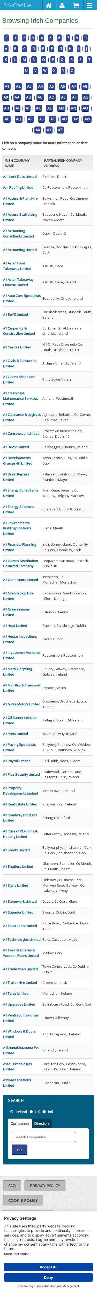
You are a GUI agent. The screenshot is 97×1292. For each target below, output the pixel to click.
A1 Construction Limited (21, 433)
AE (63, 97)
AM (61, 108)
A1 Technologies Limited (22, 939)
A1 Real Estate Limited (20, 804)
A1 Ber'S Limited (15, 314)
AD (51, 97)
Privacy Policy (45, 1185)
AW (87, 118)
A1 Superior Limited (18, 912)
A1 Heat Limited (15, 625)
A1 (7, 86)
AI (17, 108)
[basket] (77, 5)
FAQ (12, 1185)
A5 (51, 86)
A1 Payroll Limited (17, 761)
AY (49, 129)
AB (28, 97)
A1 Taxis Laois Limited (20, 925)
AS (41, 118)
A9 (6, 97)
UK (37, 1111)
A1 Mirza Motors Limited (21, 704)
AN (73, 108)
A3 (29, 86)
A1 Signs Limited (15, 885)
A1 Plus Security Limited (21, 774)
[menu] (90, 5)
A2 (18, 86)
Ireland (21, 1111)
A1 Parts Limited (15, 733)
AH (6, 108)
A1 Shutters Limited (18, 866)
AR (30, 118)
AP (7, 118)
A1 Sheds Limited (16, 850)
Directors (42, 1123)
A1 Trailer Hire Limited (20, 982)
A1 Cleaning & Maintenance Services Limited (20, 398)
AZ (60, 129)
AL (49, 108)
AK (38, 108)
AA (17, 97)
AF (74, 97)
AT (52, 118)
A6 (63, 86)
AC (40, 97)
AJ (27, 108)
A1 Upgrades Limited (19, 1004)
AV (75, 118)
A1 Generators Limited (20, 579)
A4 (40, 86)
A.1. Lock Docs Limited (20, 176)
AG (85, 97)
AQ (18, 118)
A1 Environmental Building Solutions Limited (17, 528)
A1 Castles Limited (17, 347)
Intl (50, 1111)
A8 (85, 86)
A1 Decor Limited (16, 447)
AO (85, 108)
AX (38, 129)
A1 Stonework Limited (20, 901)
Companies (20, 1123)
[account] (63, 5)
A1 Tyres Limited (15, 993)
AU (64, 118)
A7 (74, 86)
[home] (49, 5)
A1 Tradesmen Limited (20, 969)
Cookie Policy (23, 1200)
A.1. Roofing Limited (18, 187)
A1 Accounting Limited (20, 249)
